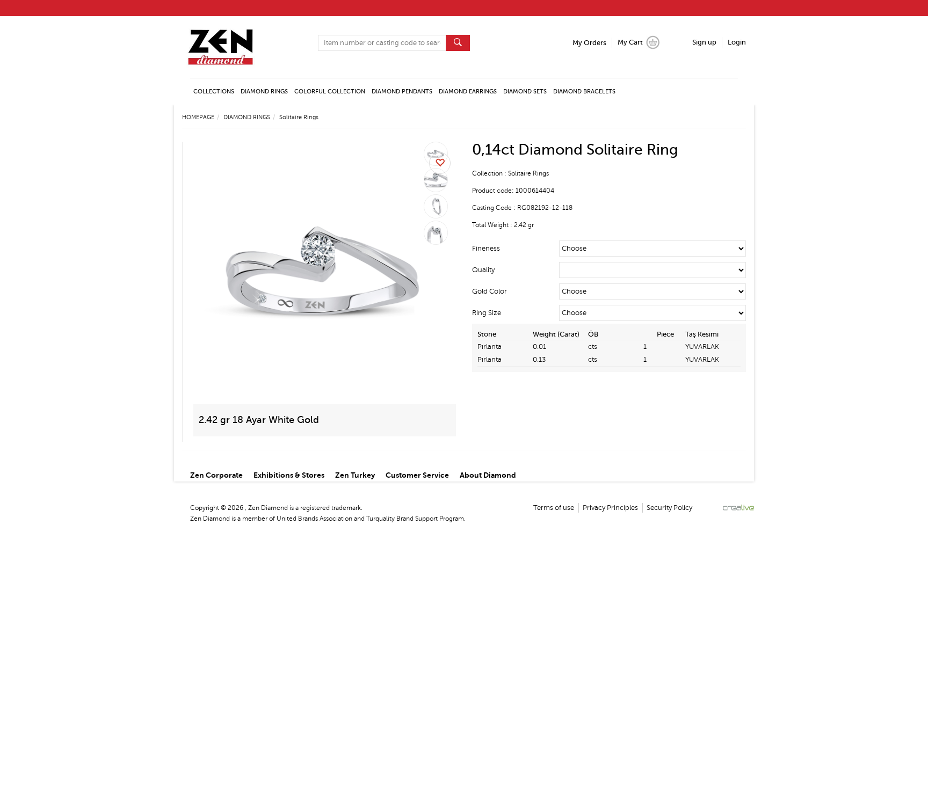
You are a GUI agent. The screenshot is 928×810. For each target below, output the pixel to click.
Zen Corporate (216, 475)
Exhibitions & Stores (288, 475)
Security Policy (669, 508)
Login (737, 42)
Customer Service (417, 475)
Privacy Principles (610, 508)
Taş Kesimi (702, 334)
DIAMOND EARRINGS (468, 91)
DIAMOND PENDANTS (402, 91)
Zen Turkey (355, 475)
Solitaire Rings (298, 117)
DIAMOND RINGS (264, 91)
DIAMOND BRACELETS (584, 91)
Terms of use (553, 508)
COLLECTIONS (213, 91)
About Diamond (488, 475)
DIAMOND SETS (525, 91)
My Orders (589, 43)
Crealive (738, 507)
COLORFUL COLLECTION (329, 91)
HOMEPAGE (198, 117)
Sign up (704, 42)
